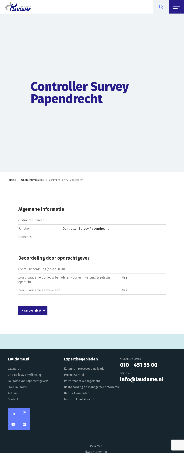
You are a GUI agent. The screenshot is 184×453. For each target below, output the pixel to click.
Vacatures (14, 368)
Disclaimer (95, 446)
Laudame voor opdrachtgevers (28, 381)
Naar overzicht (31, 310)
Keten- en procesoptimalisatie (84, 368)
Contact (13, 399)
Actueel (12, 393)
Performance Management (82, 381)
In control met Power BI (79, 399)
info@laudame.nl (141, 379)
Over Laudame (17, 387)
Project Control (74, 375)
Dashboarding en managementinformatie (92, 387)
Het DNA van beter (76, 393)
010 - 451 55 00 (138, 365)
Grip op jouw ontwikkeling (25, 375)
